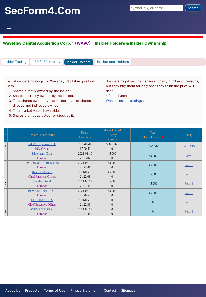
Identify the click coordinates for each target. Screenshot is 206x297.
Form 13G (189, 146)
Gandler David (42, 181)
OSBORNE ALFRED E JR (42, 163)
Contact (110, 290)
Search (193, 8)
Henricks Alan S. (42, 172)
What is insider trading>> (125, 101)
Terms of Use (54, 290)
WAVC (83, 43)
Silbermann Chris (42, 153)
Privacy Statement (84, 290)
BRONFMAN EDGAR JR (42, 209)
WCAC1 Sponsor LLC (42, 144)
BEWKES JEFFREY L (42, 191)
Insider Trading (15, 62)
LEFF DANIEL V (42, 200)
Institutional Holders (113, 62)
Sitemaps (128, 290)
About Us (12, 290)
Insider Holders (79, 62)
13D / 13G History (46, 62)
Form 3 (189, 156)
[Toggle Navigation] (9, 27)
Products (32, 290)
